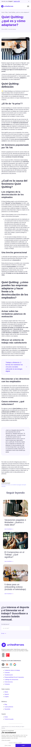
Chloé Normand (6, 483)
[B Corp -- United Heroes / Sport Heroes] (3, 654)
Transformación (9, 675)
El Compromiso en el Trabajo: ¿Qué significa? (14, 554)
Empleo (7, 696)
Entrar (6, 717)
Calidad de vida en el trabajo (12, 670)
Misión (6, 692)
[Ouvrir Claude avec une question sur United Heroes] (7, 664)
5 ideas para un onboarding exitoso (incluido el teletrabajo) (15, 586)
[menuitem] (17, 670)
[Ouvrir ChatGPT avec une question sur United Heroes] (3, 664)
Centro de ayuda (9, 719)
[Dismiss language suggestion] (28, 1)
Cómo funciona (9, 682)
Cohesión (7, 672)
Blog (6, 704)
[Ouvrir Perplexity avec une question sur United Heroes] (10, 664)
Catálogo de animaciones (11, 679)
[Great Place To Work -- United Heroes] (7, 655)
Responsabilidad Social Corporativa (14, 677)
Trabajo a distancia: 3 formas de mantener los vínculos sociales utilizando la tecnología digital (14, 367)
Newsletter (7, 709)
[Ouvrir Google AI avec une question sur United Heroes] (14, 664)
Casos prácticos (9, 706)
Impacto (7, 694)
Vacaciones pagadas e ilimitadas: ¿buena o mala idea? (15, 522)
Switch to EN (17, 1)
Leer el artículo (8, 529)
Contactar (7, 684)
